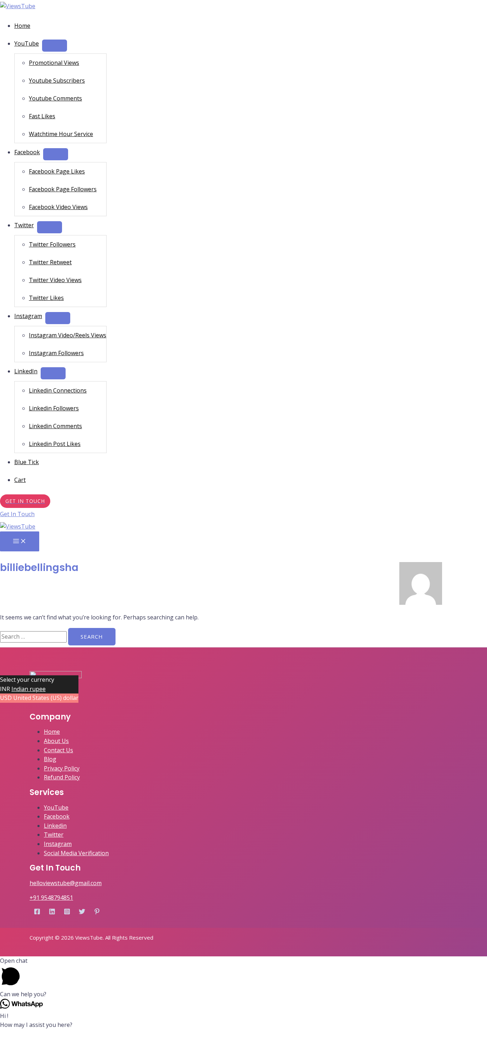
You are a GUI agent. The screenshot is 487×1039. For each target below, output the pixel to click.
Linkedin (55, 826)
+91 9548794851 (51, 898)
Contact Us (58, 750)
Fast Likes (42, 116)
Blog (50, 759)
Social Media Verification (76, 853)
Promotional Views (54, 63)
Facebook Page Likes (57, 171)
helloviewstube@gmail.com (66, 883)
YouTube (26, 43)
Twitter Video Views (55, 280)
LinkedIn (25, 371)
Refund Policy (62, 777)
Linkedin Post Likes (55, 444)
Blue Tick (26, 462)
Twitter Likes (46, 298)
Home (22, 26)
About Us (56, 741)
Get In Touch (17, 514)
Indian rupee (28, 689)
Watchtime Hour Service (61, 134)
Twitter (24, 225)
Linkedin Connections (58, 390)
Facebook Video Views (58, 207)
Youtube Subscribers (57, 80)
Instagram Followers (56, 353)
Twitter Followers (52, 244)
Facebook (27, 152)
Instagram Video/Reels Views (67, 335)
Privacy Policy (62, 768)
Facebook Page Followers (63, 189)
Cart (20, 480)
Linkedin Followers (54, 408)
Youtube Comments (55, 98)
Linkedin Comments (55, 426)
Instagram (28, 316)
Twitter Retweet (50, 262)
